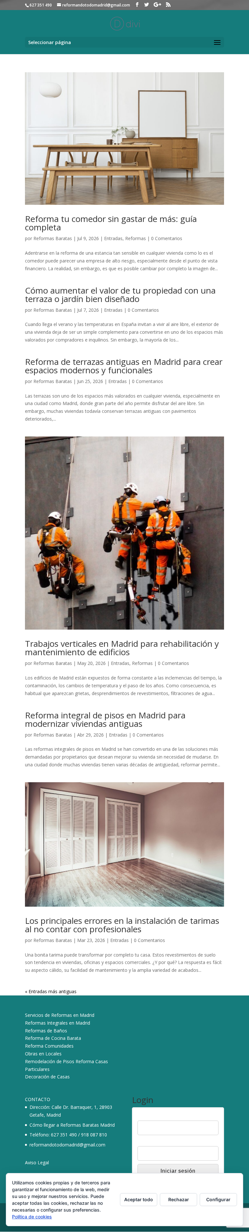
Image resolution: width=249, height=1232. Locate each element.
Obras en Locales (43, 1054)
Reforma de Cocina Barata (53, 1038)
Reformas (135, 238)
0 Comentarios (166, 238)
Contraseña (149, 1142)
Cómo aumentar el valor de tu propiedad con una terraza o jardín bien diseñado (120, 295)
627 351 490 (64, 1135)
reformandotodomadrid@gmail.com (67, 1145)
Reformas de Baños (46, 1031)
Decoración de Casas (47, 1077)
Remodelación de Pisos (49, 1061)
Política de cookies (32, 1216)
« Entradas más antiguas (51, 991)
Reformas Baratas (52, 238)
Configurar (218, 1199)
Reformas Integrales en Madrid (57, 1023)
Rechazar (178, 1199)
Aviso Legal (37, 1162)
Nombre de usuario (157, 1116)
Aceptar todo (138, 1199)
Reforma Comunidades (49, 1046)
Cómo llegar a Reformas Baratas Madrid (72, 1125)
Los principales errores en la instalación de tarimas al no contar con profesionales (122, 925)
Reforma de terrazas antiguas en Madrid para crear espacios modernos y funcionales (123, 366)
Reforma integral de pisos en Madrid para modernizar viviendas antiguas (105, 719)
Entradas (113, 238)
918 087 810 (94, 1135)
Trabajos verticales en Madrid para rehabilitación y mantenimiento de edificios (122, 648)
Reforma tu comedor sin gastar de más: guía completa (111, 223)
